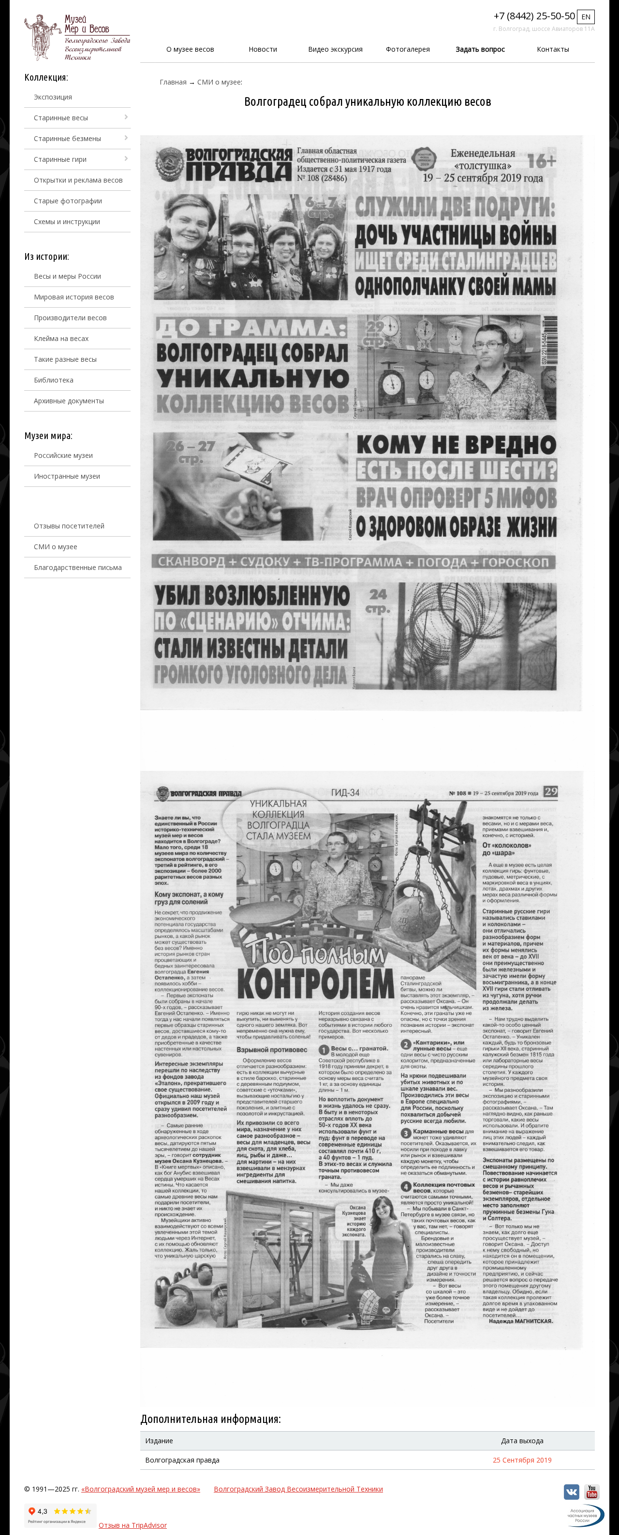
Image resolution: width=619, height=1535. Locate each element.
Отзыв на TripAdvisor (133, 1525)
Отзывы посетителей (69, 525)
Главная (173, 81)
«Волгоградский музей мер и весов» (140, 1488)
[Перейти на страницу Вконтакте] (571, 1497)
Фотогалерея (408, 49)
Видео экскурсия (335, 49)
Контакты (553, 49)
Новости (263, 49)
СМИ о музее (55, 546)
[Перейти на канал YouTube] (592, 1497)
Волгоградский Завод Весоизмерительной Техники (298, 1488)
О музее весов (190, 49)
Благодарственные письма (78, 567)
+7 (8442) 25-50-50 (534, 15)
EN (585, 16)
